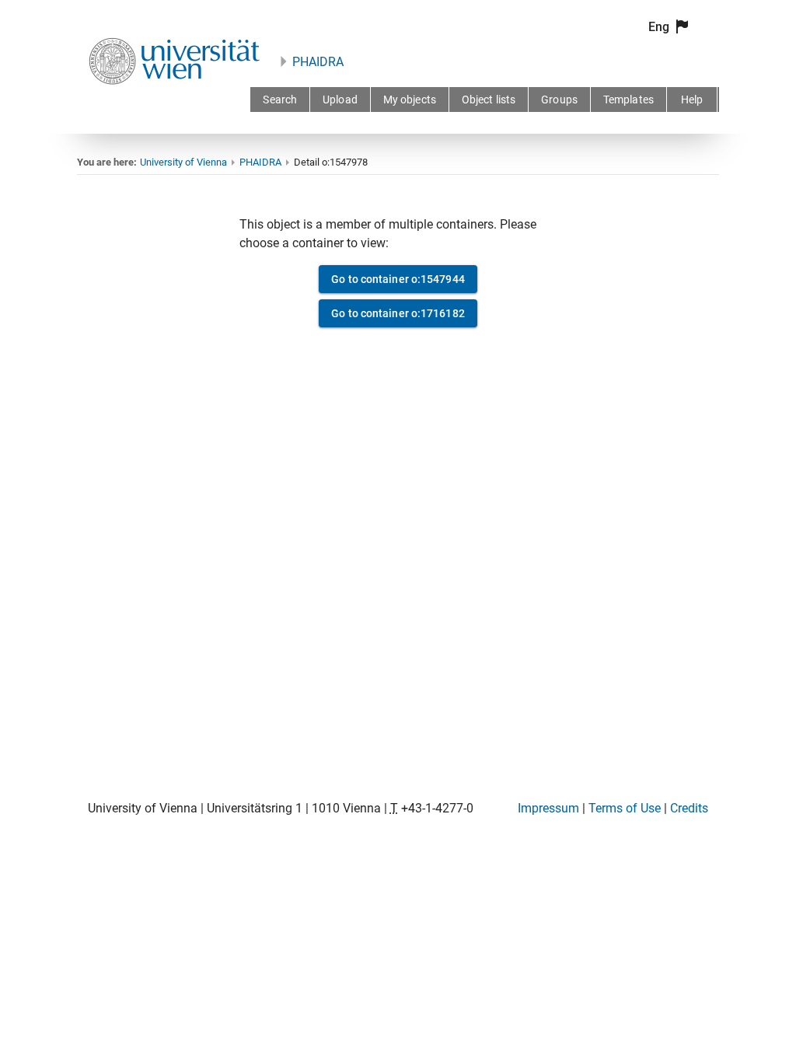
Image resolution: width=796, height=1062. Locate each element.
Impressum (548, 808)
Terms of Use (624, 808)
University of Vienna (183, 162)
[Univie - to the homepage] (174, 105)
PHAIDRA (318, 61)
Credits (689, 808)
